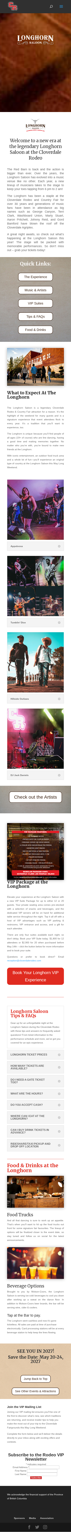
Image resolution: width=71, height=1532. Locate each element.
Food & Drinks (35, 330)
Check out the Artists (35, 797)
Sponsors (19, 1518)
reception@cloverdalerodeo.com (24, 960)
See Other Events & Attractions (35, 1391)
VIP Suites (35, 303)
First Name (21, 1470)
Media (32, 1518)
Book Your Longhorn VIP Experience (36, 976)
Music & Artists (35, 290)
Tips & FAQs (35, 316)
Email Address (21, 1467)
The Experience (35, 277)
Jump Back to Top (35, 1379)
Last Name (21, 1474)
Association (47, 1518)
